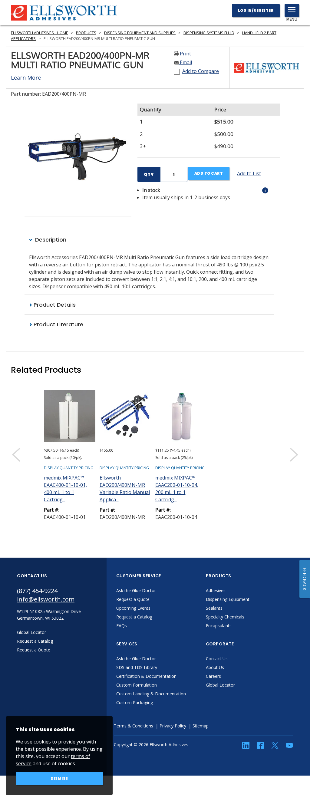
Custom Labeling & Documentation (151, 694)
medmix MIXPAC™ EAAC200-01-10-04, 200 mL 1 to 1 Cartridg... (176, 488)
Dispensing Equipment (227, 599)
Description (50, 239)
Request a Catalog (134, 617)
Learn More (26, 77)
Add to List (249, 173)
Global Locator (220, 685)
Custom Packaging (134, 702)
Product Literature (57, 324)
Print (185, 53)
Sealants (214, 608)
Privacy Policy (173, 726)
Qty (149, 174)
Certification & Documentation (146, 676)
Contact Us (217, 658)
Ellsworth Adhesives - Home (39, 32)
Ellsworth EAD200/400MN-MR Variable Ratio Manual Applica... (125, 488)
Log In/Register (256, 10)
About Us (215, 667)
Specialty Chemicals (225, 617)
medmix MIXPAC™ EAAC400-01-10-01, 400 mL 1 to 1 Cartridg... (65, 488)
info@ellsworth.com (45, 599)
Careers (213, 676)
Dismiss (59, 778)
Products (86, 32)
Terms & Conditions (133, 726)
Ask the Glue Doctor (136, 590)
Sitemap (201, 726)
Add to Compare (200, 71)
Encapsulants (219, 625)
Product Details (54, 304)
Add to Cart (208, 173)
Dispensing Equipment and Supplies (140, 32)
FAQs (121, 625)
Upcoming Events (133, 608)
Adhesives (216, 590)
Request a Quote (133, 599)
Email (185, 62)
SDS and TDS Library (136, 667)
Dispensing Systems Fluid (208, 32)
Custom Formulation (136, 685)
